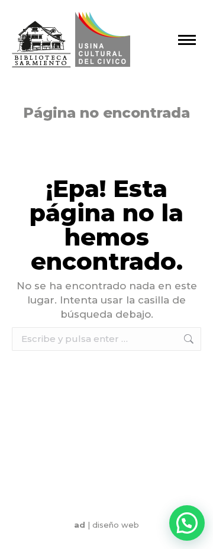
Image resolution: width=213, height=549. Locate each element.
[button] (187, 523)
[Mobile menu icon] (187, 40)
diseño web (115, 524)
